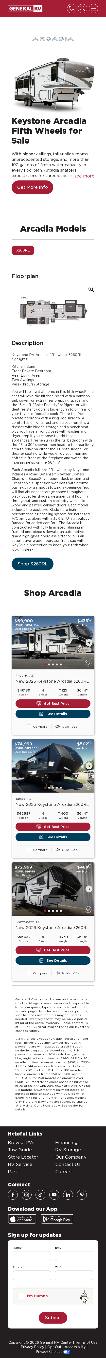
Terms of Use (86, 1342)
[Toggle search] (82, 8)
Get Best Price (57, 704)
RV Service (20, 1164)
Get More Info (32, 187)
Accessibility (75, 1347)
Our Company (71, 1157)
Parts (13, 1171)
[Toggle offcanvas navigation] (93, 8)
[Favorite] (88, 663)
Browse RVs (21, 1142)
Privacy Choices (49, 1352)
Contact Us (67, 1164)
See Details (57, 714)
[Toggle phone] (71, 8)
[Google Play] (57, 1219)
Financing (66, 1142)
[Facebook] (13, 1195)
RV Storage (68, 1149)
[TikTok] (40, 1195)
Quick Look (70, 726)
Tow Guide (20, 1149)
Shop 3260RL (33, 563)
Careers (63, 1171)
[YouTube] (54, 1195)
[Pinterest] (82, 1195)
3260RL (23, 250)
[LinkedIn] (68, 1195)
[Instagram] (27, 1195)
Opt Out (54, 1347)
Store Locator (23, 1157)
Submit (53, 1317)
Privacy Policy (32, 1347)
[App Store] (22, 1219)
